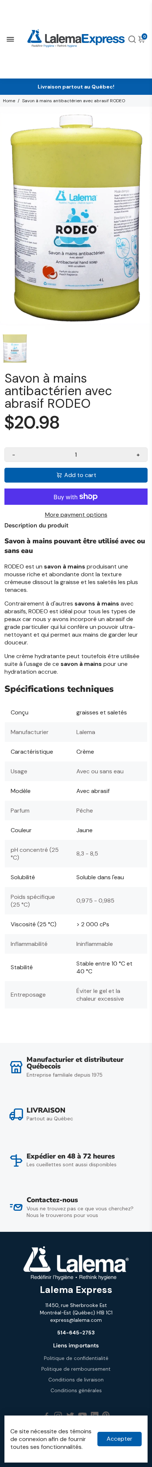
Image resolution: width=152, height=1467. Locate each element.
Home (9, 101)
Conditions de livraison (76, 1380)
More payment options (76, 515)
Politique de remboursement (76, 1369)
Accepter (119, 1439)
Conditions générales (76, 1390)
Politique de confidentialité (76, 1358)
